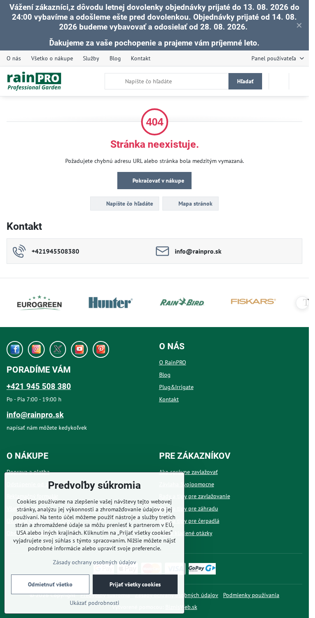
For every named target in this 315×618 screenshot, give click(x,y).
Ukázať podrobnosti (94, 603)
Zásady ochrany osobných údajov (94, 562)
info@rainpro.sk (35, 414)
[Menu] (299, 81)
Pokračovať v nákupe (157, 180)
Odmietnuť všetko (50, 584)
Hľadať (245, 81)
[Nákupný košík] (279, 81)
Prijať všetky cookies (135, 584)
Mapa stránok (194, 203)
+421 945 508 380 (39, 386)
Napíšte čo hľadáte (129, 203)
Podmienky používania (251, 595)
